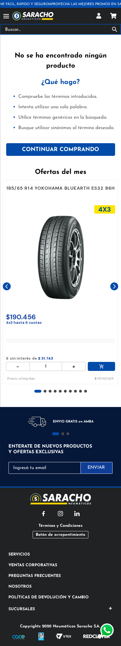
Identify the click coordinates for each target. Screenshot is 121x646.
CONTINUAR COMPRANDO (60, 149)
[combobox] (60, 29)
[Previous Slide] (6, 286)
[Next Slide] (114, 286)
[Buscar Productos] (115, 29)
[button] (37, 391)
